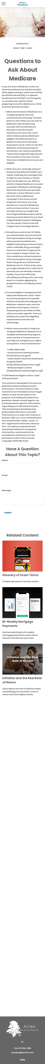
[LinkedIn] (22, 1041)
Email (5, 475)
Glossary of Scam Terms (20, 575)
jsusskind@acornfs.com (22, 1052)
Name (5, 460)
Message (6, 490)
